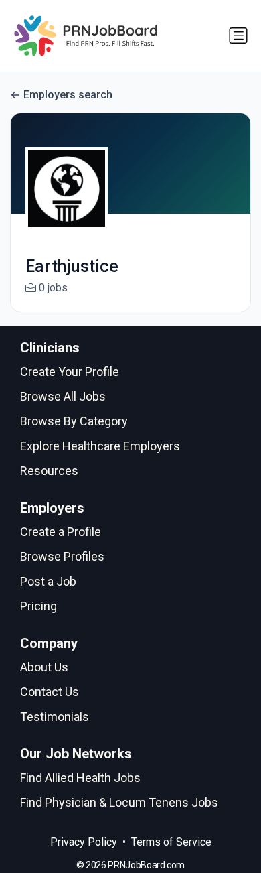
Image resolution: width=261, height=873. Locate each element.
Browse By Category (74, 421)
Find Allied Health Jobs (80, 777)
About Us (44, 667)
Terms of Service (171, 841)
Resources (49, 471)
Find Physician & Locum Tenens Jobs (119, 802)
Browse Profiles (62, 556)
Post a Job (48, 581)
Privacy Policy (83, 841)
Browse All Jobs (63, 396)
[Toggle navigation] (238, 35)
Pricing (38, 606)
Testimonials (54, 717)
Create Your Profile (69, 371)
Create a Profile (60, 532)
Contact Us (49, 692)
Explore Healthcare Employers (100, 446)
